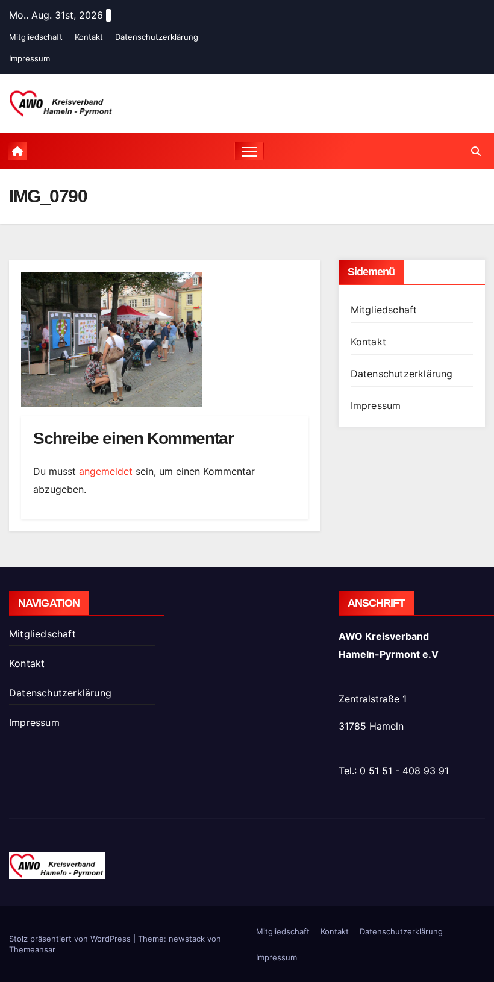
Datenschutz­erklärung (156, 37)
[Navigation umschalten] (249, 151)
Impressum (29, 58)
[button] (476, 151)
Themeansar (32, 949)
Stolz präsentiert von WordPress (71, 938)
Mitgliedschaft (36, 37)
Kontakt (89, 37)
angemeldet (106, 471)
